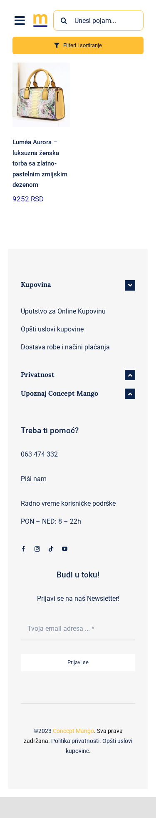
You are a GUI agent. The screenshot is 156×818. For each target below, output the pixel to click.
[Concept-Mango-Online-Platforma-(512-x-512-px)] (40, 15)
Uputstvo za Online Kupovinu (63, 311)
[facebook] (23, 549)
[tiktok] (51, 549)
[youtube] (64, 549)
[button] (78, 285)
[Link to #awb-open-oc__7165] (19, 21)
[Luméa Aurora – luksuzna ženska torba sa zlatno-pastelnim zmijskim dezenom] (41, 95)
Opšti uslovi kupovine (52, 329)
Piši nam (34, 479)
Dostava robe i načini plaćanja (65, 347)
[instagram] (37, 549)
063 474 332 (39, 454)
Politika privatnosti (75, 741)
